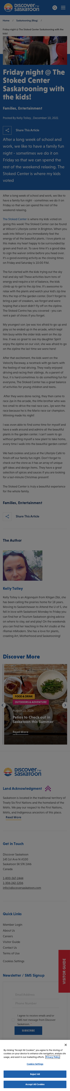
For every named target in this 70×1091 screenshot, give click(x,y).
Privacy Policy (53, 1057)
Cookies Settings (35, 1064)
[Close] (66, 1045)
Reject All (35, 1074)
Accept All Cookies (35, 1084)
